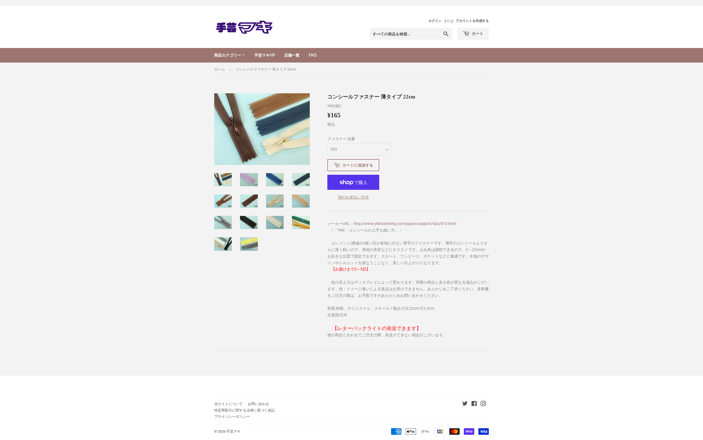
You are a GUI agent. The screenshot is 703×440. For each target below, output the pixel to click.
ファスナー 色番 (341, 139)
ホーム (219, 69)
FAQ (312, 55)
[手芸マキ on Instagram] (483, 404)
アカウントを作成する (472, 21)
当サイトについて (228, 404)
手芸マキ (233, 431)
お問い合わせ (258, 404)
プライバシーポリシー (232, 416)
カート (477, 33)
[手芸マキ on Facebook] (474, 404)
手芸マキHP (264, 55)
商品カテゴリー (228, 55)
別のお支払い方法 (353, 197)
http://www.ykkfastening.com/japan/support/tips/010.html (405, 223)
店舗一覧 (292, 55)
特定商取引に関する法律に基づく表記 (244, 410)
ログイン (435, 21)
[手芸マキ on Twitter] (465, 404)
